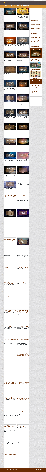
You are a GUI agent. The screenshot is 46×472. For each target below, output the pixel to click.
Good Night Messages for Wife (35, 27)
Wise (35, 95)
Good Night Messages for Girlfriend (35, 24)
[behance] (40, 469)
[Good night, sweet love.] (23, 267)
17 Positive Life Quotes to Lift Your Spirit (35, 61)
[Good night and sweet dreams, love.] (23, 282)
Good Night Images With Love (35, 46)
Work (39, 95)
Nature (35, 92)
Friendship (32, 88)
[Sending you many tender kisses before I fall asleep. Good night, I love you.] (10, 253)
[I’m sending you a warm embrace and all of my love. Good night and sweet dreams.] (23, 254)
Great (40, 88)
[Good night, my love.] (10, 213)
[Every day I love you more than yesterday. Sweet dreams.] (23, 426)
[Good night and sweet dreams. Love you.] (10, 268)
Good (38, 88)
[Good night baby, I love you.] (23, 368)
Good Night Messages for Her (35, 20)
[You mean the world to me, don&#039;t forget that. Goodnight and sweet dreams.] (23, 383)
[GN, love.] (23, 296)
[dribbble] (38, 469)
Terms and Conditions (12, 469)
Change (36, 87)
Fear (39, 87)
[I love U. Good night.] (23, 170)
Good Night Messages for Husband (35, 28)
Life (34, 91)
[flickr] (41, 469)
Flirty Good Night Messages (34, 41)
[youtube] (37, 469)
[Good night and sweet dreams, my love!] (10, 224)
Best (33, 87)
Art (32, 87)
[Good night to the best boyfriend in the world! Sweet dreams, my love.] (10, 368)
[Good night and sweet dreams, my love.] (10, 11)
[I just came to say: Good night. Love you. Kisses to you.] (23, 241)
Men (38, 91)
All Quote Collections (36, 78)
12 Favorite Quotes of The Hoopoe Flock (35, 70)
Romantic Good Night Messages (35, 40)
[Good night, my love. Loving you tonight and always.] (23, 126)
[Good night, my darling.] (10, 353)
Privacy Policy (8, 469)
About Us (19, 469)
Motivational (32, 92)
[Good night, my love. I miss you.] (10, 296)
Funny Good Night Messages (34, 33)
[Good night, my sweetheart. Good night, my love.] (23, 83)
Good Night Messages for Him (35, 21)
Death (37, 87)
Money (40, 91)
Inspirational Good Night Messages (35, 37)
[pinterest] (36, 469)
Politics (40, 92)
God (36, 88)
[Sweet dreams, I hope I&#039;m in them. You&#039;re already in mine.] (23, 440)
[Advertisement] (36, 13)
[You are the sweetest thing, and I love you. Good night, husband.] (10, 184)
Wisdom (34, 95)
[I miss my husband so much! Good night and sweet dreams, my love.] (10, 126)
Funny (34, 88)
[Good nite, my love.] (10, 69)
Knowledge (32, 91)
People (37, 92)
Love (36, 91)
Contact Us (16, 469)
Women (37, 95)
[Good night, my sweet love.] (10, 98)
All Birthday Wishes (35, 57)
